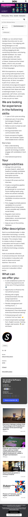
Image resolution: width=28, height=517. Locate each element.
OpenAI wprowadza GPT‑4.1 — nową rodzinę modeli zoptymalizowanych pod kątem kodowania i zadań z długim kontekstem (14, 451)
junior (5, 497)
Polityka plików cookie (14, 509)
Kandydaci (22, 16)
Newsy (5, 431)
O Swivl (4, 367)
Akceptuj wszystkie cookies (14, 514)
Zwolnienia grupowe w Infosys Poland (11, 473)
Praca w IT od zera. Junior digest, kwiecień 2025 (12, 494)
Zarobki (16, 16)
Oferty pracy (5, 16)
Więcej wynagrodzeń (10, 400)
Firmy (11, 16)
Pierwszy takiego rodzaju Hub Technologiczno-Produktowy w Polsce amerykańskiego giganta (14, 426)
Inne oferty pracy (7, 372)
